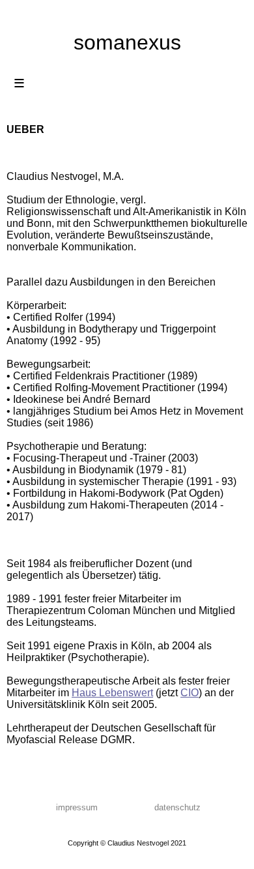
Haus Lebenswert (112, 692)
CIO (189, 692)
